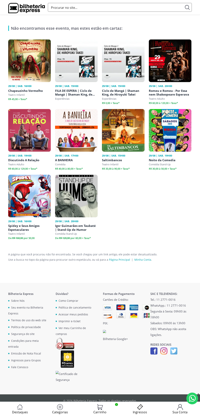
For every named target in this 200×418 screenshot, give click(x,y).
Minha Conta (142, 259)
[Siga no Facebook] (153, 351)
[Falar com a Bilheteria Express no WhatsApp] (192, 398)
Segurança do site (23, 334)
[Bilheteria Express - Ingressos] (26, 8)
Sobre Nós (18, 301)
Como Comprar (68, 301)
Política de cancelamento (75, 307)
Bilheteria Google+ (115, 339)
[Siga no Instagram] (163, 351)
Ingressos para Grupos (26, 360)
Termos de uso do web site (28, 320)
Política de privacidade (26, 327)
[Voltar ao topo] (193, 411)
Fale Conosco (19, 367)
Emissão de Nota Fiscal (26, 353)
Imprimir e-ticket (69, 321)
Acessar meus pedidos (73, 314)
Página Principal (119, 259)
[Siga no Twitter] (173, 351)
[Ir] (187, 7)
